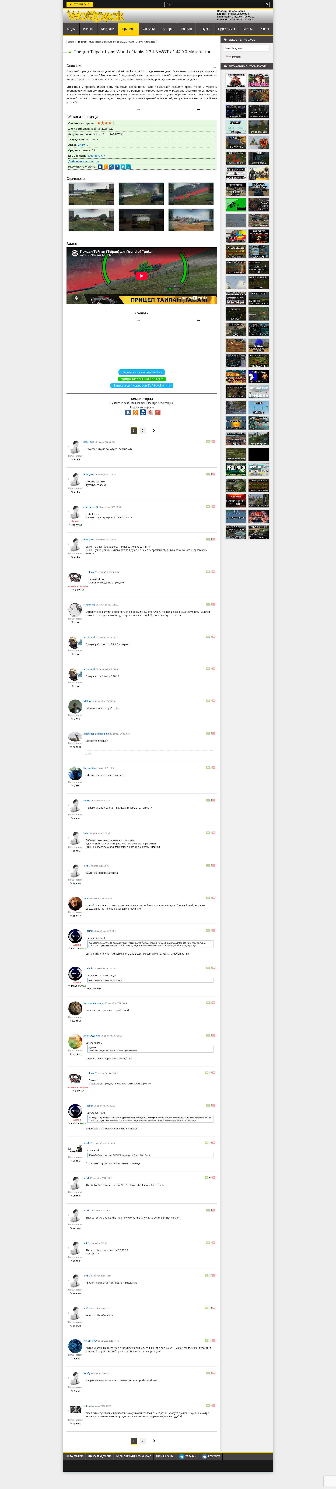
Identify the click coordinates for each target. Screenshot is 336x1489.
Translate (236, 57)
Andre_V (83, 144)
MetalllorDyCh (90, 1341)
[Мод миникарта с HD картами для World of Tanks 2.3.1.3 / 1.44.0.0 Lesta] (259, 360)
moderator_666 (91, 507)
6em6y (86, 800)
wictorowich (89, 637)
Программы (226, 29)
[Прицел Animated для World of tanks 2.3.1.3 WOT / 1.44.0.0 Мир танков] (259, 500)
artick (86, 1178)
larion (86, 833)
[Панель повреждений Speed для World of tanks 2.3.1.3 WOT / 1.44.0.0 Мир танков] (259, 314)
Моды (71, 29)
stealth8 (87, 1143)
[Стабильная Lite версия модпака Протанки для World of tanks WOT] (236, 469)
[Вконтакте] (100, 167)
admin (90, 931)
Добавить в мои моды (83, 161)
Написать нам (74, 1456)
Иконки (88, 29)
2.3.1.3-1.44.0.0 (108, 134)
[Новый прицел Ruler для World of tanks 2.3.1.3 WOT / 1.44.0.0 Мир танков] (259, 438)
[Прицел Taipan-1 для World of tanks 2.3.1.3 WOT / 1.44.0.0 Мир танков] (236, 158)
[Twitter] (122, 167)
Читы (265, 29)
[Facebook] (117, 167)
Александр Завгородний (96, 733)
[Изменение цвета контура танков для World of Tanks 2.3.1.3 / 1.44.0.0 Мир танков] (259, 469)
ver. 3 (95, 139)
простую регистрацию (160, 403)
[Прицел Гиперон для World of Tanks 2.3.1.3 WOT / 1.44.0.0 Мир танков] (236, 282)
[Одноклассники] (106, 167)
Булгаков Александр (93, 1003)
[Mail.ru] (111, 167)
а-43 (85, 865)
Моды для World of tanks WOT (133, 1456)
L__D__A (86, 1406)
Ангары (168, 29)
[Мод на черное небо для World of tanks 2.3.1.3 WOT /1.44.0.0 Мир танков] (236, 189)
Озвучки (149, 29)
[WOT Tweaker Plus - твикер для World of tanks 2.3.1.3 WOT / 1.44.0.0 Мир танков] (236, 173)
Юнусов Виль (90, 768)
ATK (85, 1243)
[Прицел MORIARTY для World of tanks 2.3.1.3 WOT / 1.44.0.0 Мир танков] (236, 407)
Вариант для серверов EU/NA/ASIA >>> (141, 385)
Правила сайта (165, 1456)
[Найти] (267, 4)
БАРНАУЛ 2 (88, 701)
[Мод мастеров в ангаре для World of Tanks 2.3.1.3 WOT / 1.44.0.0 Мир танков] (236, 298)
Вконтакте (214, 1456)
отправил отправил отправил (235, 16)
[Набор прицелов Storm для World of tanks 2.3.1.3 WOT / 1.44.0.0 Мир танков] (236, 220)
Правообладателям (99, 1456)
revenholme (89, 604)
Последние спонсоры (231, 11)
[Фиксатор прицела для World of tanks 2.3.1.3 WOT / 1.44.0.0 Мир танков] (259, 391)
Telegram (191, 1456)
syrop (86, 898)
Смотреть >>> (96, 155)
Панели (186, 29)
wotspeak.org (95, 16)
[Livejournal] (128, 167)
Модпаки (107, 29)
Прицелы (128, 29)
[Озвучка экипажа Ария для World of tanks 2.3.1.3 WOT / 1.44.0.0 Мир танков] (259, 516)
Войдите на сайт (120, 403)
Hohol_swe (88, 442)
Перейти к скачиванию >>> (141, 372)
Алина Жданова (91, 1035)
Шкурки (205, 29)
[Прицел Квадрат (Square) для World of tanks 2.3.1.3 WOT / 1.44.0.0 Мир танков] (236, 454)
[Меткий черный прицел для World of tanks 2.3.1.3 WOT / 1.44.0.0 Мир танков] (236, 485)
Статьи (248, 29)
